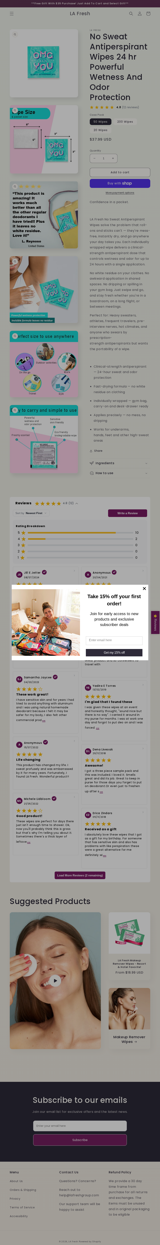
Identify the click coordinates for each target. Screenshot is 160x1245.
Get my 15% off (114, 652)
